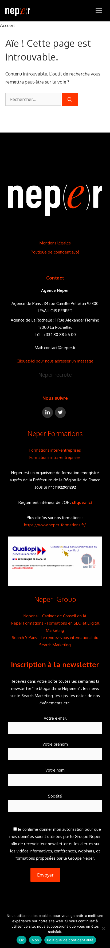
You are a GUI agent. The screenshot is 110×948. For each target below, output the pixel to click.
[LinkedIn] (47, 412)
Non (35, 940)
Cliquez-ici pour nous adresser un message (55, 361)
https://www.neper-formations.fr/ (55, 524)
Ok (21, 940)
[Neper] (17, 11)
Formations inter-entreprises (55, 450)
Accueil (7, 25)
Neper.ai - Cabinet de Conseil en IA (55, 615)
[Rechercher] (70, 99)
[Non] (103, 928)
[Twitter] (60, 412)
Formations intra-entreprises (55, 457)
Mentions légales (55, 243)
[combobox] (33, 99)
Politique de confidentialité (55, 252)
